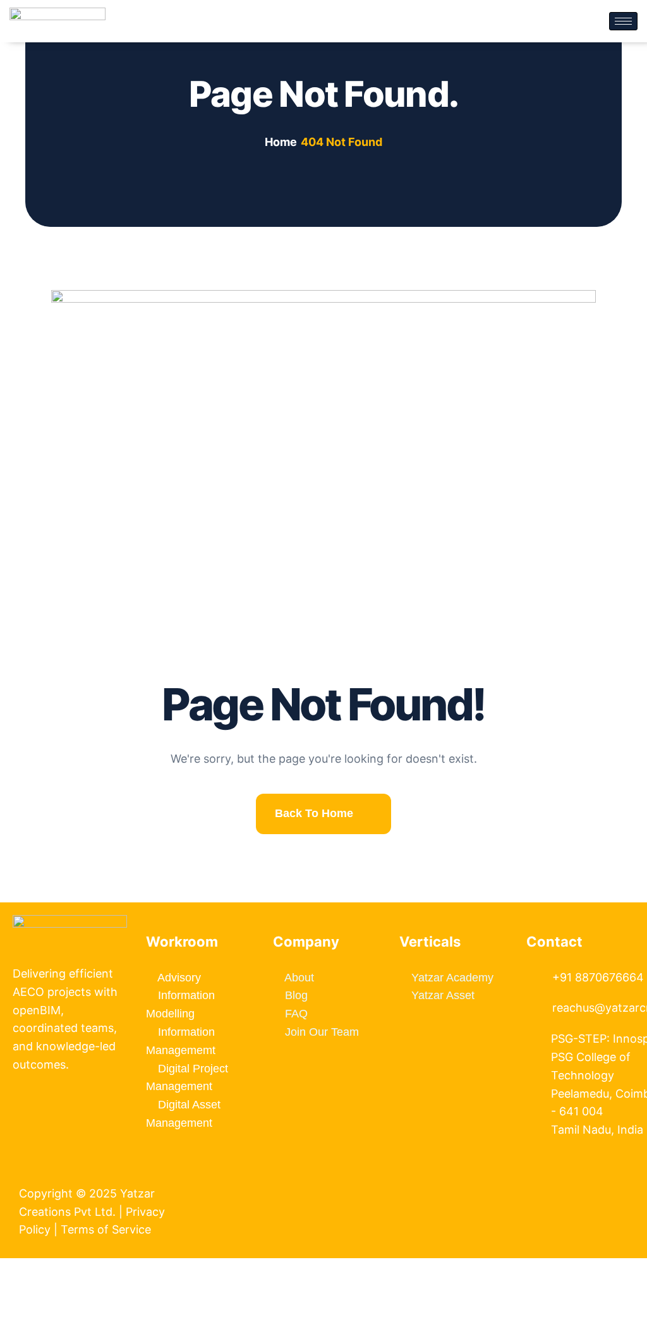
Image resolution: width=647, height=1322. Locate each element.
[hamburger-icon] (623, 21)
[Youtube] (559, 1189)
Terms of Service (107, 1229)
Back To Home (314, 813)
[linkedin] (547, 1189)
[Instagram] (571, 1189)
